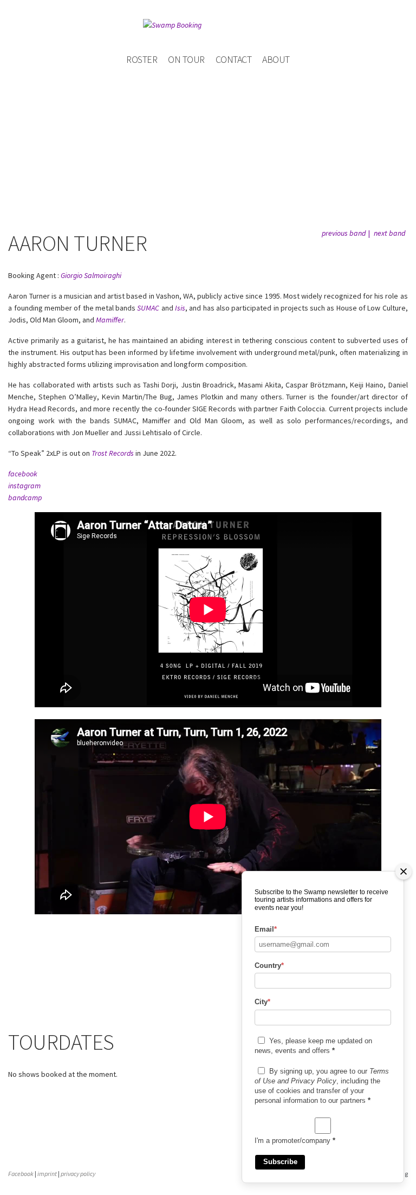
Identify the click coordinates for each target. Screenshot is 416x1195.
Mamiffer (110, 320)
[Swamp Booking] (208, 25)
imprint (47, 1174)
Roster (141, 59)
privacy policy (78, 1174)
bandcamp (25, 497)
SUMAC (148, 308)
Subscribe (280, 1162)
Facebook (21, 1174)
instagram (24, 485)
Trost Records (113, 453)
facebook (22, 474)
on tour (186, 59)
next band (389, 233)
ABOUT (276, 59)
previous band (344, 233)
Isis (180, 308)
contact (234, 59)
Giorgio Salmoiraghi (91, 275)
